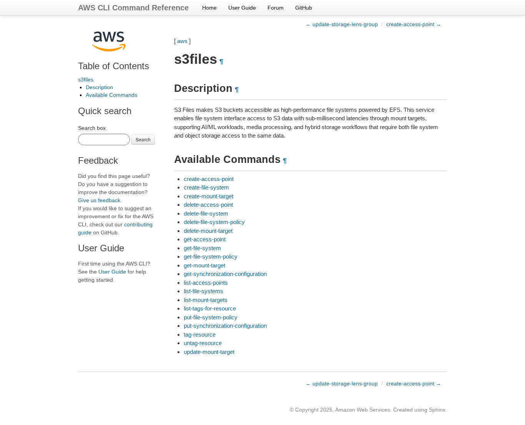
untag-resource (203, 343)
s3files (85, 79)
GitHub (303, 8)
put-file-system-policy (211, 317)
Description (99, 87)
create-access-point (209, 179)
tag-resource (200, 334)
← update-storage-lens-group (342, 24)
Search (143, 139)
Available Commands (111, 95)
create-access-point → (413, 24)
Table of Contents (113, 66)
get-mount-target (204, 265)
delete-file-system (206, 213)
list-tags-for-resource (210, 308)
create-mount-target (208, 196)
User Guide (242, 8)
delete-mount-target (208, 230)
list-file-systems (203, 291)
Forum (275, 8)
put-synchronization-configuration (225, 325)
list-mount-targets (206, 300)
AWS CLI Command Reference (133, 7)
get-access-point (205, 239)
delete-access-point (208, 204)
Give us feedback (99, 200)
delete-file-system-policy (214, 222)
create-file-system (206, 187)
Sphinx (437, 410)
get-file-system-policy (211, 256)
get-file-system (202, 248)
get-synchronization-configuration (225, 274)
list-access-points (206, 282)
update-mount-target (209, 352)
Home (209, 8)
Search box (92, 128)
